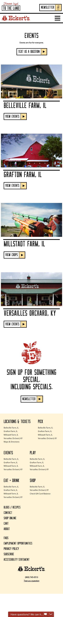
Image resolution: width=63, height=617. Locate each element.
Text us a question (31, 580)
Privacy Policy (11, 549)
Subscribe (9, 554)
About (7, 529)
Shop (33, 480)
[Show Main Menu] (57, 18)
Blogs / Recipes (12, 507)
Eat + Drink (11, 480)
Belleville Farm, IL (11, 427)
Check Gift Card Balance (40, 493)
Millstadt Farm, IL (11, 434)
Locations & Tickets (17, 421)
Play (33, 453)
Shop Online (10, 518)
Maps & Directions (11, 441)
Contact (8, 513)
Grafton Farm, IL (10, 431)
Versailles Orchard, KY (13, 438)
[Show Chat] (45, 614)
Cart (6, 523)
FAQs (6, 538)
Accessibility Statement (17, 559)
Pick (40, 421)
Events (8, 453)
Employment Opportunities (18, 543)
